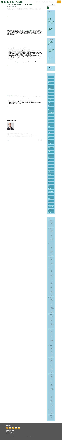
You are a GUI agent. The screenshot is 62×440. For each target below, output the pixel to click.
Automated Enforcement (51, 112)
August (52, 226)
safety (48, 91)
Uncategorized (49, 171)
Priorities (49, 151)
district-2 (49, 80)
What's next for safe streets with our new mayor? (21, 4)
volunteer (49, 185)
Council (49, 204)
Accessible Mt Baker (50, 198)
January (52, 222)
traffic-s (49, 177)
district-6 (49, 85)
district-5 (49, 120)
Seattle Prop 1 (49, 163)
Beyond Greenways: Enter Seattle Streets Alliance (50, 29)
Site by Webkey (8, 437)
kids (48, 129)
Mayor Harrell (49, 182)
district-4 (49, 94)
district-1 (49, 140)
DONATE (59, 2)
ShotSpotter (49, 143)
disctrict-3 (49, 102)
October (52, 239)
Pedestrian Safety (50, 201)
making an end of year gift (14, 62)
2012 (51, 415)
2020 (51, 297)
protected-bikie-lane (50, 132)
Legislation (49, 212)
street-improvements (50, 88)
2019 (51, 314)
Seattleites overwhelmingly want (27, 30)
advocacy (49, 123)
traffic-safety (49, 96)
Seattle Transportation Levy (50, 109)
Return (8, 140)
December (52, 240)
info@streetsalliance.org (10, 433)
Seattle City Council (50, 179)
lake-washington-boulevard (50, 196)
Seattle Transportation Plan (50, 145)
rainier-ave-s (49, 168)
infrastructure (49, 194)
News (48, 165)
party (48, 160)
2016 (51, 358)
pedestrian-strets (50, 209)
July (51, 250)
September (52, 238)
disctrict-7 (49, 137)
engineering (49, 188)
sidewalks (49, 203)
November (52, 263)
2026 (51, 220)
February (52, 231)
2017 (51, 345)
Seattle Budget (49, 135)
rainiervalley (49, 99)
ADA (48, 117)
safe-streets (49, 105)
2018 (51, 329)
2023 (51, 257)
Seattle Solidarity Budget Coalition (51, 148)
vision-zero (49, 82)
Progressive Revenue (50, 206)
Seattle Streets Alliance (12, 1)
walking (49, 77)
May (51, 234)
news (48, 79)
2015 (51, 374)
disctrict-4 (49, 126)
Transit (49, 115)
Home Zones (49, 157)
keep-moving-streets (50, 191)
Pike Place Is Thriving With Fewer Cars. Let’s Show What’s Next (51, 22)
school (49, 154)
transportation (49, 174)
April (51, 246)
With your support (10, 95)
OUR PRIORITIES (45, 2)
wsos (48, 93)
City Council (49, 162)
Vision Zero (49, 180)
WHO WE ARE (38, 2)
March (51, 223)
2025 (51, 228)
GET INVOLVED (51, 2)
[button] (56, 2)
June (51, 235)
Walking (49, 134)
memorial (49, 118)
